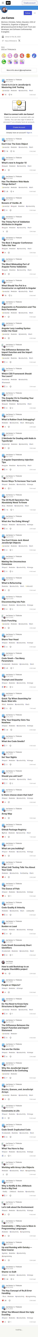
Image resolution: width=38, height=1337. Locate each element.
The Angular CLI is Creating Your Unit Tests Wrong (18, 399)
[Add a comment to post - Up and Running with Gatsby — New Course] (9, 1260)
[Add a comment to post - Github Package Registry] (9, 837)
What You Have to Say (13, 1148)
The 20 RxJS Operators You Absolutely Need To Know (15, 501)
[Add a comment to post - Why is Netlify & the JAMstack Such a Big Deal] (10, 1195)
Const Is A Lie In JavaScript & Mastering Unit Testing (16, 86)
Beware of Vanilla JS (12, 203)
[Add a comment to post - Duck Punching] (9, 628)
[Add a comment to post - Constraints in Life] (9, 1118)
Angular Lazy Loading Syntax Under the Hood (16, 329)
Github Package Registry (14, 829)
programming (30, 1170)
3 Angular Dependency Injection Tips (17, 460)
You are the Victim (11, 1049)
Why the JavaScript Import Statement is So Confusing (15, 1069)
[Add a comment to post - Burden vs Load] (11, 934)
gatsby (4, 1253)
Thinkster (19, 79)
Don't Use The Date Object (15, 144)
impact (4, 484)
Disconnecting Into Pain (13, 602)
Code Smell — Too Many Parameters (13, 659)
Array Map (7, 814)
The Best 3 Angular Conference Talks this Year (17, 244)
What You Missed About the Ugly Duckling (18, 1313)
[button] (4, 55)
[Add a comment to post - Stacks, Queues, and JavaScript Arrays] (9, 1099)
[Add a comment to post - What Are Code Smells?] (10, 746)
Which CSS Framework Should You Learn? (17, 374)
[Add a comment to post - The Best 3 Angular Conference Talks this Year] (9, 253)
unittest (5, 779)
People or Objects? (11, 985)
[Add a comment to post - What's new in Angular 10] (9, 170)
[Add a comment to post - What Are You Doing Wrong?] (11, 529)
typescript (6, 444)
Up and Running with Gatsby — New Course (17, 1248)
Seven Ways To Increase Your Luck (19, 481)
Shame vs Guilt (9, 1272)
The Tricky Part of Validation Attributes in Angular (16, 223)
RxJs (4, 1296)
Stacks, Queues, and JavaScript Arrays (17, 1090)
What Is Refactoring (11, 583)
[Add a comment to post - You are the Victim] (11, 1056)
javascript (5, 90)
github (4, 833)
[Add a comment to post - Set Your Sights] (11, 764)
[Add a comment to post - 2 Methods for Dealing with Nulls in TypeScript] (9, 448)
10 (13, 151)
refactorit (29, 586)
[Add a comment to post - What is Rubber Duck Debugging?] (9, 427)
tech (31, 90)
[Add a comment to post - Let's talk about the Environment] (9, 1214)
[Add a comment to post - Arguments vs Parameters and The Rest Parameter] (9, 317)
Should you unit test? (12, 776)
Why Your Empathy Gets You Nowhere (16, 721)
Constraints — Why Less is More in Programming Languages (19, 1227)
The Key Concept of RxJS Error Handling (17, 1291)
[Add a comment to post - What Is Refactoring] (9, 590)
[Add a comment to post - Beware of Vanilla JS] (11, 210)
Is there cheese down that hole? (17, 795)
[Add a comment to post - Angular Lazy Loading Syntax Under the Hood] (9, 338)
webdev (14, 90)
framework (6, 382)
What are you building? (13, 848)
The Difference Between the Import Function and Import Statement (15, 1028)
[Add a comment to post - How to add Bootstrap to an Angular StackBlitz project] (9, 973)
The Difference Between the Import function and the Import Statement (17, 352)
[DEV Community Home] (8, 3)
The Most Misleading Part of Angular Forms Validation (15, 265)
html (4, 704)
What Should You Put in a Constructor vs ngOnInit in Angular (19, 286)
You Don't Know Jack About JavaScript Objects (15, 541)
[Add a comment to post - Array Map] (9, 818)
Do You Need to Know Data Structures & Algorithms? (15, 1005)
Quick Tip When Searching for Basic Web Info (16, 699)
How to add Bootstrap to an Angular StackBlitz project (15, 967)
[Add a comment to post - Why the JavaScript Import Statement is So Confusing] (10, 1078)
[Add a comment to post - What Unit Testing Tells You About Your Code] (9, 877)
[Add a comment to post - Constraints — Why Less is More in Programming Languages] (9, 1236)
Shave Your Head (10, 639)
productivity (23, 90)
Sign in (29, 133)
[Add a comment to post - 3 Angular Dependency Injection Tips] (11, 469)
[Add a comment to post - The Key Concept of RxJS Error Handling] (10, 1300)
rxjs (3, 506)
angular (5, 166)
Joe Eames (9, 79)
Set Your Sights (9, 757)
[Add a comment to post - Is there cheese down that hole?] (9, 802)
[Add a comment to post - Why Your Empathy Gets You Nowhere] (11, 730)
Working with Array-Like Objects (18, 1167)
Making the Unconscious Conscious (14, 562)
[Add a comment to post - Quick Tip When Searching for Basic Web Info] (11, 708)
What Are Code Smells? (13, 741)
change (30, 484)
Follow (27, 13)
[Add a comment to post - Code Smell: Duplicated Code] (11, 1137)
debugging (30, 423)
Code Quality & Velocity (13, 907)
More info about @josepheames (19, 70)
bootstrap (5, 379)
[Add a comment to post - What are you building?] (9, 856)
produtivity (23, 334)
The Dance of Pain (11, 888)
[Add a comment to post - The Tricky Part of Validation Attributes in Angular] (7, 231)
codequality (30, 911)
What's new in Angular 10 (14, 163)
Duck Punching (9, 620)
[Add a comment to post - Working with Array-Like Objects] (7, 1174)
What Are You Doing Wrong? (15, 521)
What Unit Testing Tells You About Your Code (18, 868)
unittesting (24, 873)
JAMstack (12, 1191)
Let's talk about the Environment (17, 1207)
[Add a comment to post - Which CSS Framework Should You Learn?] (11, 386)
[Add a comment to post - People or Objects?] (9, 992)
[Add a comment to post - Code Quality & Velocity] (11, 915)
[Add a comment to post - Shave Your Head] (11, 647)
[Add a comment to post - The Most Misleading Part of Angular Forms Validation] (9, 274)
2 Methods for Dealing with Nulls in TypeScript (19, 439)
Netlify (4, 1191)
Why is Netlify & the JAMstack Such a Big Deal (17, 1187)
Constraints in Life (11, 1111)
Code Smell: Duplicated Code (16, 1129)
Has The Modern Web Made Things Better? (15, 182)
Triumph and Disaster (12, 679)
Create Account (19, 127)
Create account (30, 3)
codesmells (6, 664)
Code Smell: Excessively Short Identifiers (17, 946)
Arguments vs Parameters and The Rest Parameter (19, 308)
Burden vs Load (9, 926)
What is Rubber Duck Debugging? (18, 419)
